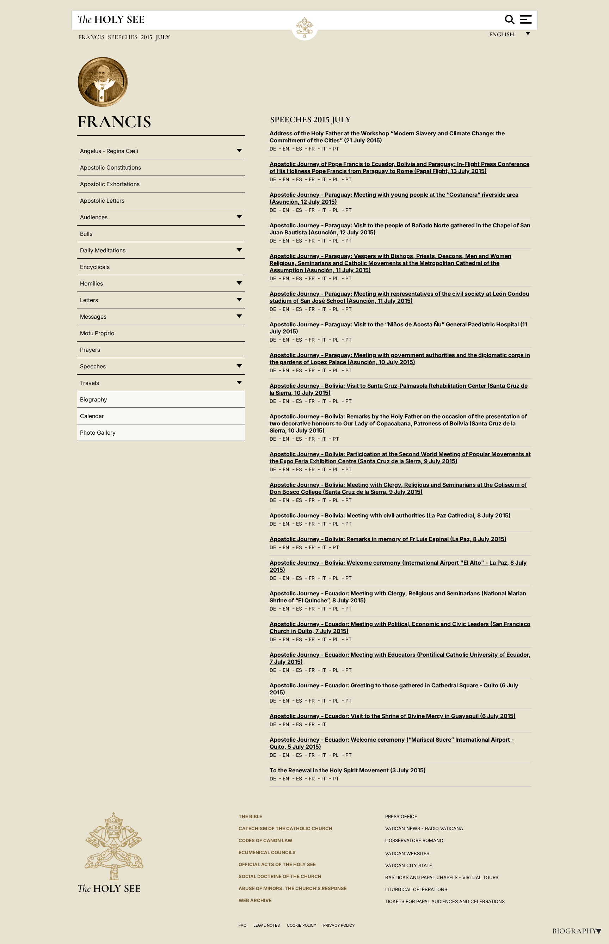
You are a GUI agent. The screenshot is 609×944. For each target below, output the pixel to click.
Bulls (86, 233)
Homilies (91, 283)
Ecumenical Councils (267, 852)
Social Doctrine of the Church (280, 876)
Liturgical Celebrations (416, 889)
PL (336, 179)
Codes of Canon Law (265, 840)
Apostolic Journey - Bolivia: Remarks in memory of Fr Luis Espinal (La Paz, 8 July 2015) (388, 539)
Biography (579, 931)
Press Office (401, 816)
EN (286, 149)
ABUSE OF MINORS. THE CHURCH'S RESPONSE (293, 888)
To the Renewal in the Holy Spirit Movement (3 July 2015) (348, 770)
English (504, 36)
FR (312, 149)
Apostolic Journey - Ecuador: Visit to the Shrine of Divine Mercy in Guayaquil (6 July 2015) (393, 715)
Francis (92, 37)
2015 (147, 37)
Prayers (90, 349)
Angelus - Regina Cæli (109, 150)
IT (323, 149)
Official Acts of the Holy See (277, 864)
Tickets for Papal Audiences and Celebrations (445, 901)
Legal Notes (266, 925)
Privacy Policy (339, 925)
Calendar (92, 415)
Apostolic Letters (102, 200)
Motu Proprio (97, 333)
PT (336, 149)
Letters (89, 300)
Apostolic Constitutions (110, 167)
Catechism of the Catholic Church (285, 828)
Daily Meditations (102, 250)
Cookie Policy (301, 925)
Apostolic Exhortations (110, 184)
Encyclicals (95, 266)
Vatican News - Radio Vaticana (424, 828)
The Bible (250, 816)
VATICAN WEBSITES (407, 853)
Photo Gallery (98, 432)
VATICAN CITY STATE (408, 865)
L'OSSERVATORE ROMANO (414, 840)
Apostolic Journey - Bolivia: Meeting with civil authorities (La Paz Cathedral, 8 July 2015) (390, 515)
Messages (93, 316)
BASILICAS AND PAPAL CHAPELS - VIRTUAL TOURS (441, 877)
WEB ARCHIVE (255, 900)
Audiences (93, 217)
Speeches (123, 37)
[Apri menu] (525, 19)
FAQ (242, 925)
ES (299, 149)
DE (273, 149)
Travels (89, 382)
